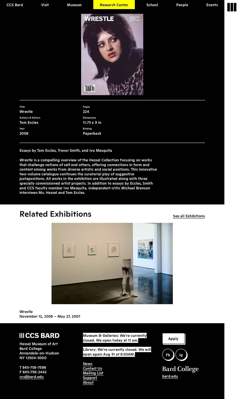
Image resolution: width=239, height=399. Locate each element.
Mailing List (93, 372)
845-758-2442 (35, 371)
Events (212, 4)
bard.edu (170, 375)
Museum (74, 4)
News (88, 363)
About (88, 382)
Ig (181, 354)
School (152, 4)
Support (90, 377)
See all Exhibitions (189, 215)
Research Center (114, 4)
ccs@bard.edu (32, 376)
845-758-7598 (34, 367)
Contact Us (92, 368)
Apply (173, 338)
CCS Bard (15, 4)
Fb (168, 354)
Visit (45, 4)
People (182, 4)
